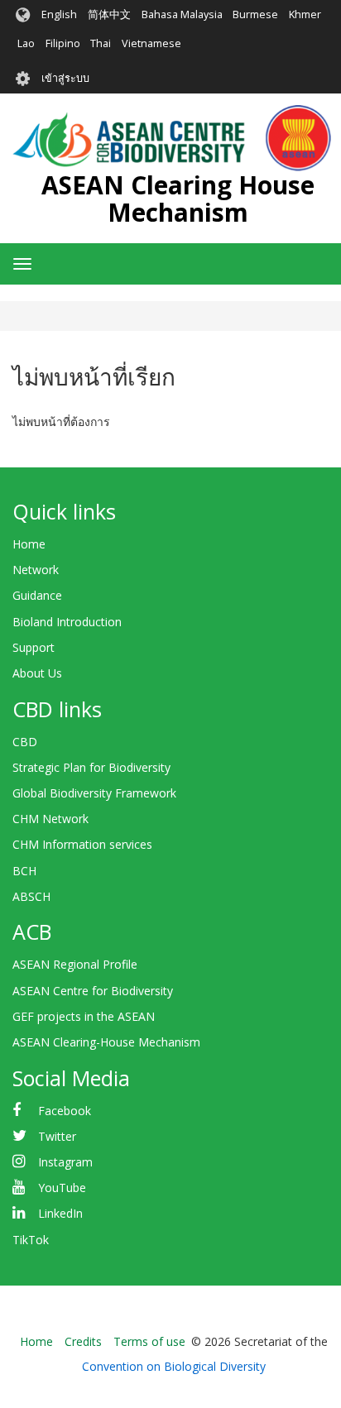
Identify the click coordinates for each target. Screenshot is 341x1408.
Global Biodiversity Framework (94, 793)
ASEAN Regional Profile (74, 964)
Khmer (305, 14)
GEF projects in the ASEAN (83, 1016)
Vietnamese (151, 43)
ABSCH (31, 896)
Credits (83, 1341)
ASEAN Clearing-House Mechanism (106, 1042)
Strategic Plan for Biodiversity (91, 767)
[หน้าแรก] (171, 138)
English (59, 14)
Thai (100, 43)
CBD (24, 741)
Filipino (63, 43)
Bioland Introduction (67, 622)
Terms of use (149, 1341)
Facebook (64, 1110)
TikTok (30, 1240)
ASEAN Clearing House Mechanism (178, 198)
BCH (24, 871)
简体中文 (109, 14)
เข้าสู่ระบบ (65, 78)
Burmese (255, 14)
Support (33, 647)
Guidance (37, 595)
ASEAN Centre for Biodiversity (92, 991)
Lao (26, 43)
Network (35, 569)
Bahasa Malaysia (182, 14)
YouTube (62, 1187)
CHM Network (50, 818)
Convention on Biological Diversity (174, 1366)
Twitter (57, 1136)
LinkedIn (60, 1213)
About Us (37, 673)
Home (29, 544)
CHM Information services (82, 844)
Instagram (65, 1162)
